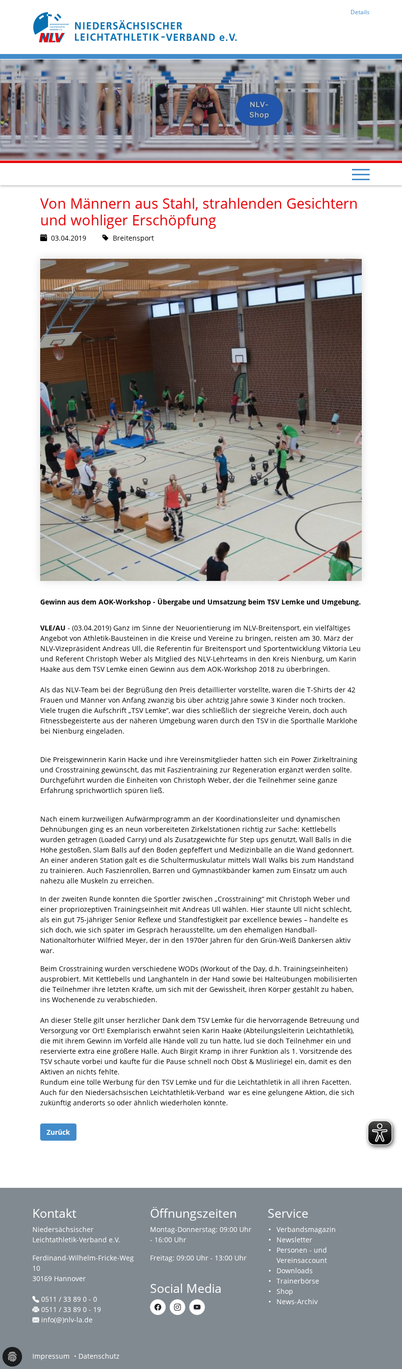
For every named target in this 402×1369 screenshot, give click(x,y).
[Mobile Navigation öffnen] (361, 174)
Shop (284, 1291)
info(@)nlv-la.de (67, 1319)
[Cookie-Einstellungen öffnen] (12, 1357)
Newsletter (294, 1239)
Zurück (58, 1132)
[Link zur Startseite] (136, 26)
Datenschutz (99, 1356)
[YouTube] (197, 1307)
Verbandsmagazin (306, 1229)
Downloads (294, 1270)
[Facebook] (158, 1307)
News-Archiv (297, 1301)
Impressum (51, 1356)
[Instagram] (177, 1307)
